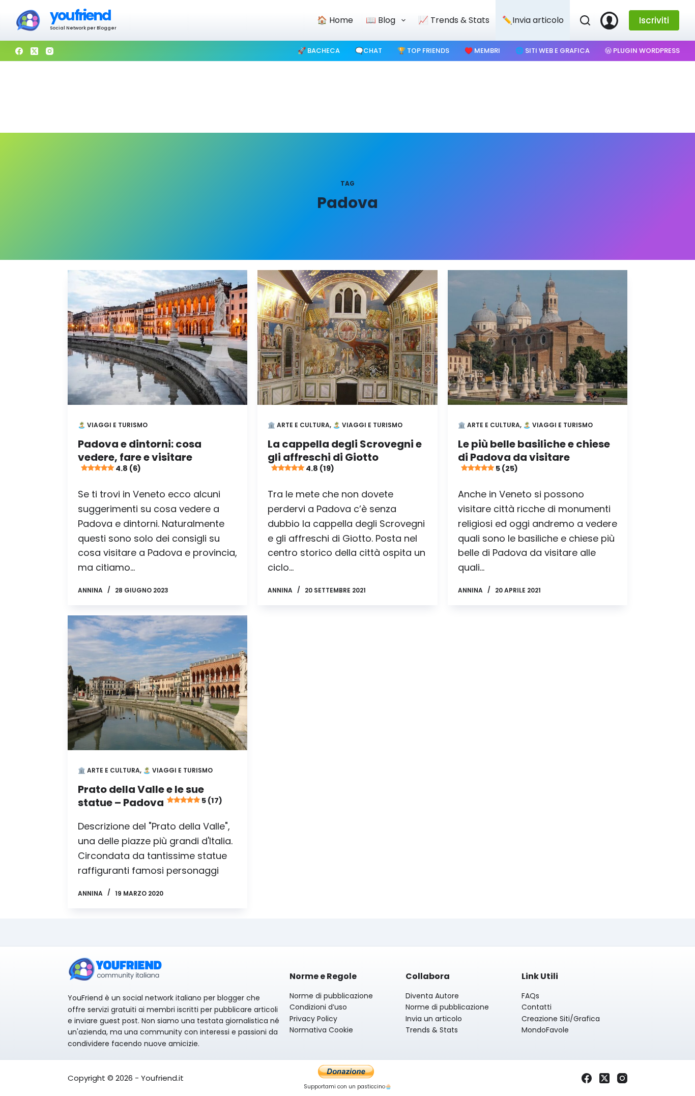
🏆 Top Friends (423, 50)
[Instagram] (49, 51)
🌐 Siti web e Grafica (552, 50)
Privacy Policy (313, 1019)
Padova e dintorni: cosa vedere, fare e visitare (139, 455)
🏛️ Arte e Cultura (299, 425)
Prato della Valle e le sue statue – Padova (150, 796)
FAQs (530, 996)
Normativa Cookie (321, 1030)
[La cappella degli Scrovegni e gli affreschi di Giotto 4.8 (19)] (347, 337)
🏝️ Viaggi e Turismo (113, 425)
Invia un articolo (434, 1019)
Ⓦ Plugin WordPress (642, 50)
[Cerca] (585, 20)
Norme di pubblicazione (331, 996)
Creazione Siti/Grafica (561, 1019)
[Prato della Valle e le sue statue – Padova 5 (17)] (157, 682)
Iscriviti (654, 20)
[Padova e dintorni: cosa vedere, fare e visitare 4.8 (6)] (157, 337)
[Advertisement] (347, 97)
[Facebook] (19, 51)
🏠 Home (335, 20)
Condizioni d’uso (318, 1007)
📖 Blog (380, 20)
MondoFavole (545, 1030)
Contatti (537, 1007)
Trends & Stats (432, 1030)
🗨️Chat (368, 50)
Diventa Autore (432, 996)
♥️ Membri (482, 50)
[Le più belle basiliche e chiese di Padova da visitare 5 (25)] (537, 337)
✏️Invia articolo (533, 20)
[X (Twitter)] (34, 51)
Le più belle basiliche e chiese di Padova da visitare (534, 455)
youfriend (80, 15)
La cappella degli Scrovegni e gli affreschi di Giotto (345, 455)
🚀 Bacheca (319, 50)
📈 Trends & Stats (453, 20)
